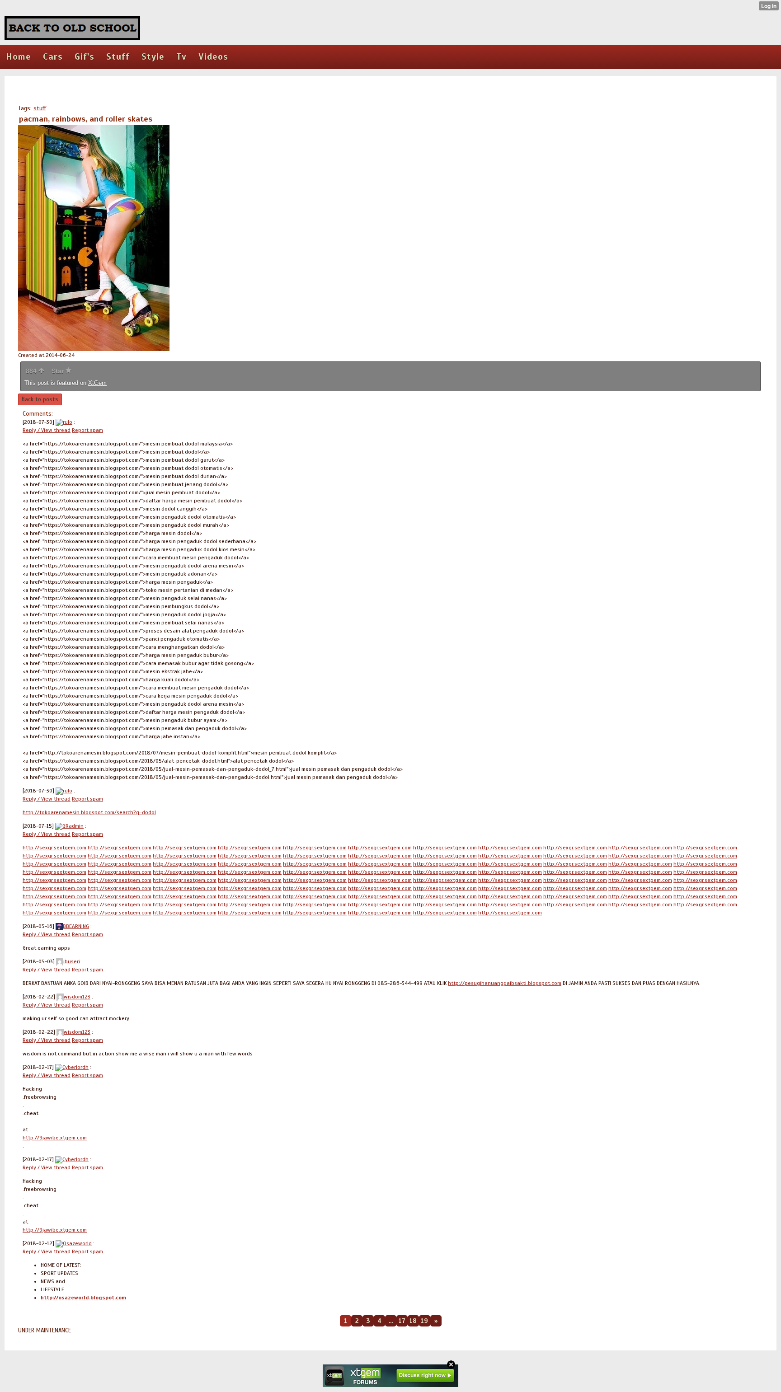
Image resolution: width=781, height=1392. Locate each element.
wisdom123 (77, 997)
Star (59, 371)
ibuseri (71, 961)
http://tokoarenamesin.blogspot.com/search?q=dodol (89, 812)
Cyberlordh (75, 1067)
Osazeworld (77, 1243)
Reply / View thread (47, 430)
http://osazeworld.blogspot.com (83, 1297)
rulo (67, 422)
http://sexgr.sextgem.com (54, 847)
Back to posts (40, 399)
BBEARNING (76, 926)
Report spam (87, 430)
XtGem (97, 383)
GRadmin (73, 826)
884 (32, 371)
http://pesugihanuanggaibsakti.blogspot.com (504, 983)
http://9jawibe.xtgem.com (55, 1137)
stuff (39, 108)
